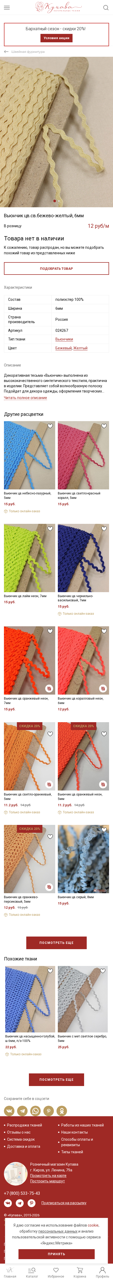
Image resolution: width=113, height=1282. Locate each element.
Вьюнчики (64, 339)
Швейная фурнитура (28, 52)
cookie (93, 1225)
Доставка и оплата (23, 1146)
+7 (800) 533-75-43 (22, 1193)
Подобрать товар (56, 269)
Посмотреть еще (56, 943)
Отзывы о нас (18, 1132)
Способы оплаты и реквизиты (77, 1142)
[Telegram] (22, 1111)
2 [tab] (59, 201)
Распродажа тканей (24, 1125)
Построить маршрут (47, 1181)
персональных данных (58, 1231)
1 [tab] (54, 201)
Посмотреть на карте (48, 1176)
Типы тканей (72, 1152)
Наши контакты (74, 1132)
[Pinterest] (48, 1111)
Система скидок (21, 1139)
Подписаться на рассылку (64, 1203)
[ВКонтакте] (9, 1111)
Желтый (80, 348)
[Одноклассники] (61, 1111)
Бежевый (63, 348)
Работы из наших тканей (82, 1125)
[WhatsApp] (35, 1111)
